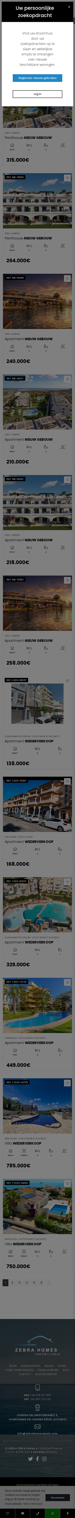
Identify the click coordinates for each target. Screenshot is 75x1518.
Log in (37, 94)
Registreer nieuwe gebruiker (37, 78)
